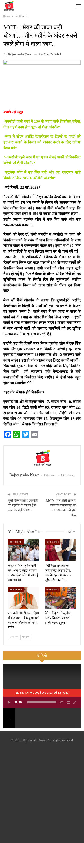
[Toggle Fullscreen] (75, 702)
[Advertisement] (42, 793)
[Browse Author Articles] (42, 459)
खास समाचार (16, 541)
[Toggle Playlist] (68, 702)
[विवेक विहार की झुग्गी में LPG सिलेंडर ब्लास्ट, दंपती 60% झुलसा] (60, 598)
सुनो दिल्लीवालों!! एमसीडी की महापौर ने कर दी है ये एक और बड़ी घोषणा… (23, 505)
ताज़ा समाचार (16, 589)
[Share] (61, 702)
